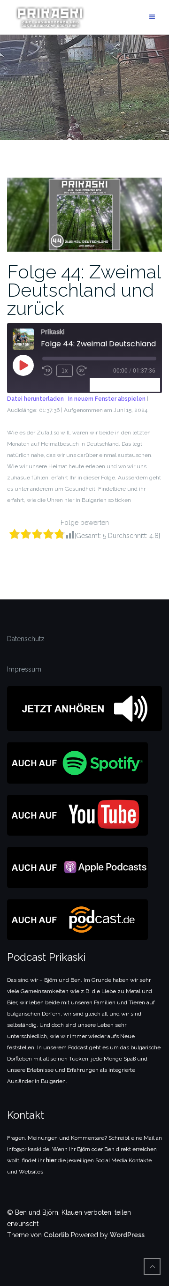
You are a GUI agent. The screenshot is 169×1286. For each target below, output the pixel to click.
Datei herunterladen (35, 399)
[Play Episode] (23, 365)
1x (64, 370)
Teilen (147, 385)
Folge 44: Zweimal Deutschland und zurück (84, 290)
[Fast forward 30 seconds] (82, 371)
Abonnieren (111, 385)
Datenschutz (26, 639)
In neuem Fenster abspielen (107, 399)
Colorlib (56, 1235)
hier (51, 1160)
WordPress (127, 1235)
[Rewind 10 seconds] (47, 371)
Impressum (24, 669)
